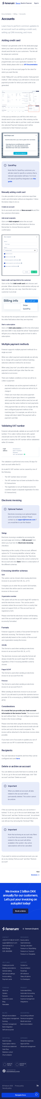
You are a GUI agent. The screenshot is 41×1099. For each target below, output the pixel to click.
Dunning (5, 1021)
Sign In (36, 3)
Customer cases (7, 999)
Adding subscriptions (9, 968)
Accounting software (27, 1015)
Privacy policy (19, 1086)
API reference (24, 973)
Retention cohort (7, 1052)
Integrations (24, 1001)
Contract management (9, 1024)
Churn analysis (7, 1055)
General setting (7, 971)
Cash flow (5, 1049)
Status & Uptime (25, 976)
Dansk (28, 939)
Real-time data (6, 1041)
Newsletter (5, 1004)
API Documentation (31, 65)
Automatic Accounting (27, 993)
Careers (4, 993)
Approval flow (24, 1043)
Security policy (7, 1088)
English (33, 939)
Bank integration (7, 1027)
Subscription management (10, 1018)
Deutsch (29, 963)
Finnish (28, 957)
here (18, 759)
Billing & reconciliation (9, 1015)
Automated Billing (25, 990)
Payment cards (7, 979)
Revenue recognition (26, 1018)
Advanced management (27, 1046)
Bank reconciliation (26, 1024)
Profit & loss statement (9, 1046)
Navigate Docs (20, 1095)
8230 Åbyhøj (6, 948)
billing (15, 14)
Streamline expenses (26, 1041)
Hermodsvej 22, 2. (8, 945)
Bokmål (28, 945)
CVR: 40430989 (7, 951)
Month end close (25, 1021)
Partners (5, 996)
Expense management (27, 999)
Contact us (23, 965)
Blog (3, 1001)
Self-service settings (8, 973)
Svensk (28, 951)
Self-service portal (8, 1029)
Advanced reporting (26, 996)
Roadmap (23, 971)
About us (5, 990)
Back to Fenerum (26, 3)
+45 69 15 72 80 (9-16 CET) (10, 940)
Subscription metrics (9, 1043)
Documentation (6, 14)
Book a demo (20, 911)
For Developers (25, 979)
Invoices (35, 875)
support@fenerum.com (26, 520)
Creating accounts (8, 965)
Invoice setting (6, 976)
